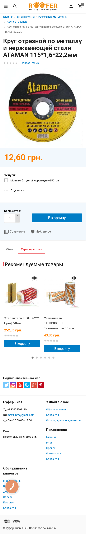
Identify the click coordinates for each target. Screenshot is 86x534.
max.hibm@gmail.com (21, 414)
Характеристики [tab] (31, 249)
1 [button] (32, 358)
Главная (51, 437)
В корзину (22, 344)
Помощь (8, 502)
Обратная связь (56, 409)
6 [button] (53, 358)
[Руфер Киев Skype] (27, 385)
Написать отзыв (29, 63)
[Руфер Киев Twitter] (6, 385)
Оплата (8, 497)
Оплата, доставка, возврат (63, 420)
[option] (23, 310)
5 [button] (49, 358)
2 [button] (37, 358)
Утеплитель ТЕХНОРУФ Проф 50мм (21, 320)
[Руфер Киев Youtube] (20, 385)
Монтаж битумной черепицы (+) (35, 180)
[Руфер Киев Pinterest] (41, 385)
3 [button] (41, 358)
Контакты (52, 414)
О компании (53, 453)
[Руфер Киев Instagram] (13, 385)
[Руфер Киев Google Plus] (34, 385)
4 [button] (45, 358)
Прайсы (51, 448)
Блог (49, 442)
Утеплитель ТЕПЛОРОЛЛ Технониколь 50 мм (59, 323)
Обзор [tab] (10, 249)
